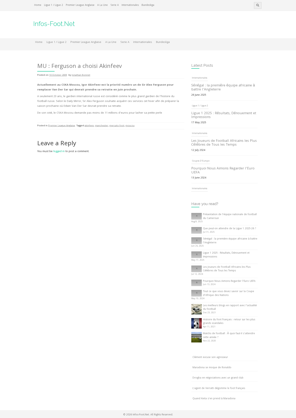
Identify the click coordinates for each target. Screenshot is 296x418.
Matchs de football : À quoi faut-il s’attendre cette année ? (229, 336)
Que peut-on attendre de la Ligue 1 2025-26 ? (229, 229)
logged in (59, 151)
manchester (101, 126)
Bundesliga (148, 5)
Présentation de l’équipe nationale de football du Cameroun (230, 217)
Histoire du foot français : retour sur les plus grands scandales (229, 322)
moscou (130, 126)
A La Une (102, 5)
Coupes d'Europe (200, 161)
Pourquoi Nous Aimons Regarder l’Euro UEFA (223, 171)
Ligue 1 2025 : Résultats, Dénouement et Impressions (223, 115)
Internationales (130, 5)
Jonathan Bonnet (81, 75)
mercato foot (116, 126)
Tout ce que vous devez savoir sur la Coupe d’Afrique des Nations (228, 293)
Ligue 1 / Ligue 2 (53, 5)
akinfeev (89, 126)
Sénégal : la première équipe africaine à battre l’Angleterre (223, 88)
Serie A (115, 5)
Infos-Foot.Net (54, 23)
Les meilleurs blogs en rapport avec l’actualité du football (230, 308)
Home (37, 5)
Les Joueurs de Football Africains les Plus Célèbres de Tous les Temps (224, 143)
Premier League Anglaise (80, 5)
